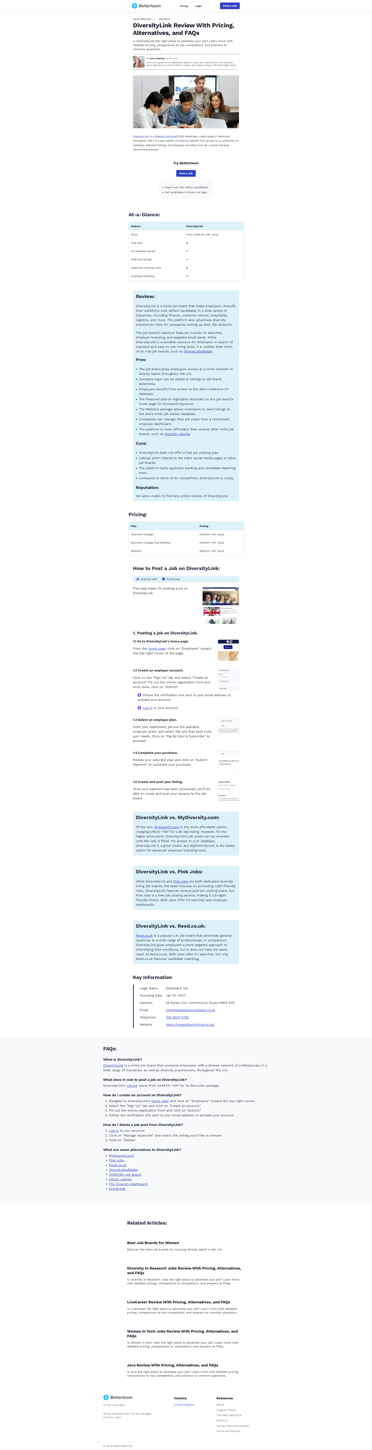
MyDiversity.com (166, 827)
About (220, 1404)
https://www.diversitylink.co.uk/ (190, 1024)
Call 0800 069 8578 (229, 1415)
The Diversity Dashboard (128, 1184)
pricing (132, 1085)
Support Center (226, 1409)
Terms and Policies (228, 1431)
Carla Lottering (156, 58)
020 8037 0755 (177, 1017)
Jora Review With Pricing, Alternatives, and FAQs (172, 1365)
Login (198, 6)
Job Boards (164, 19)
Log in (147, 708)
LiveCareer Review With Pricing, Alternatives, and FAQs (178, 1302)
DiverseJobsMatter (198, 351)
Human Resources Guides (233, 1425)
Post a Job (230, 5)
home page (156, 648)
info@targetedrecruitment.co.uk (190, 1010)
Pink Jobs (180, 881)
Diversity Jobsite (177, 434)
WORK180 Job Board (125, 1174)
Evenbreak (117, 1188)
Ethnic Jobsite (120, 1179)
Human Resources (142, 19)
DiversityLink (141, 136)
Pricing (184, 6)
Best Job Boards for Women (153, 1243)
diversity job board (166, 136)
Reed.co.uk (144, 935)
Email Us (222, 1420)
